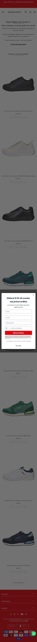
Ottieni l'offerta (18, 333)
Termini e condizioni (7, 338)
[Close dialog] (33, 295)
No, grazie (18, 346)
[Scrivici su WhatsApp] (33, 633)
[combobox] (7, 328)
